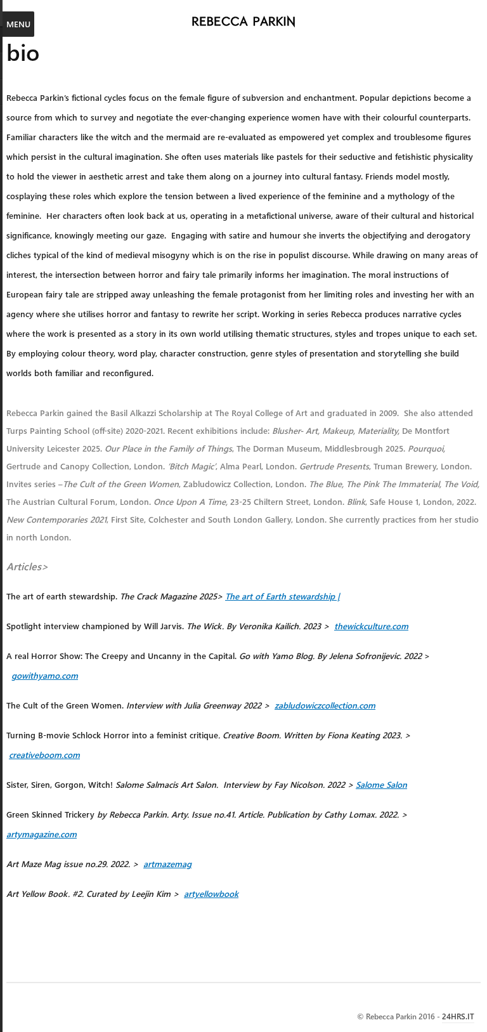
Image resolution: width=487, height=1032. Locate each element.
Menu (18, 23)
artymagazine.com (41, 833)
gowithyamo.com (44, 675)
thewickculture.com (371, 625)
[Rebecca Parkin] (244, 22)
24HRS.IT (458, 1016)
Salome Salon (381, 784)
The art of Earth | (282, 596)
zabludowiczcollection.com (325, 705)
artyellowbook (211, 893)
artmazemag (167, 863)
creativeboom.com (44, 754)
